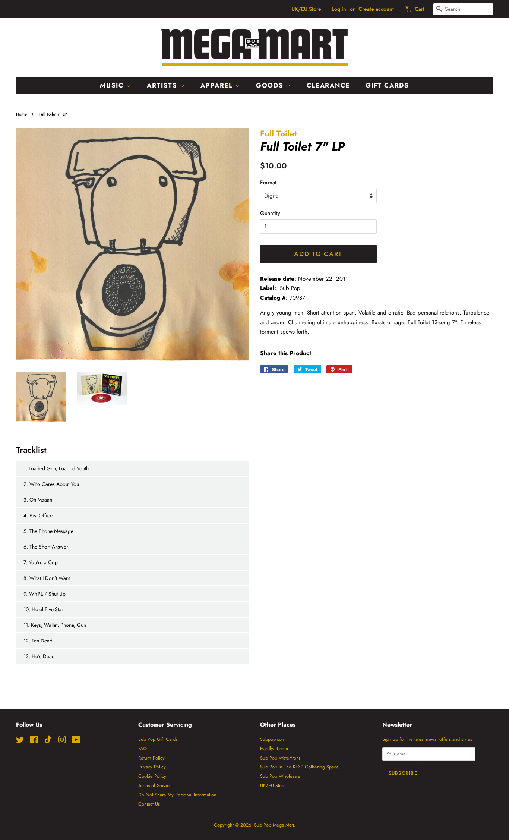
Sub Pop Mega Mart (274, 824)
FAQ (142, 748)
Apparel (217, 85)
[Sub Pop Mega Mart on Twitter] (20, 741)
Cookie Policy (152, 776)
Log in (339, 9)
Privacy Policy (152, 766)
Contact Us (149, 804)
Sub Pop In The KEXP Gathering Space (299, 766)
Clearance (328, 85)
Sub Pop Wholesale (280, 776)
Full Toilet (278, 133)
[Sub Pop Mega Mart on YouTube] (76, 741)
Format (268, 183)
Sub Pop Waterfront (280, 757)
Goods (271, 85)
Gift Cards (387, 85)
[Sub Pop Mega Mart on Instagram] (62, 741)
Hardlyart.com (274, 748)
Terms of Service (155, 785)
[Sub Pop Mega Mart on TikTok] (48, 741)
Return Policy (151, 757)
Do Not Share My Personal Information (177, 794)
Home (21, 114)
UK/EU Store (306, 9)
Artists (163, 85)
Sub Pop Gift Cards (157, 739)
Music (113, 85)
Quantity (270, 213)
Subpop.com (272, 739)
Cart (419, 9)
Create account (376, 9)
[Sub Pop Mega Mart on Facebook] (34, 741)
